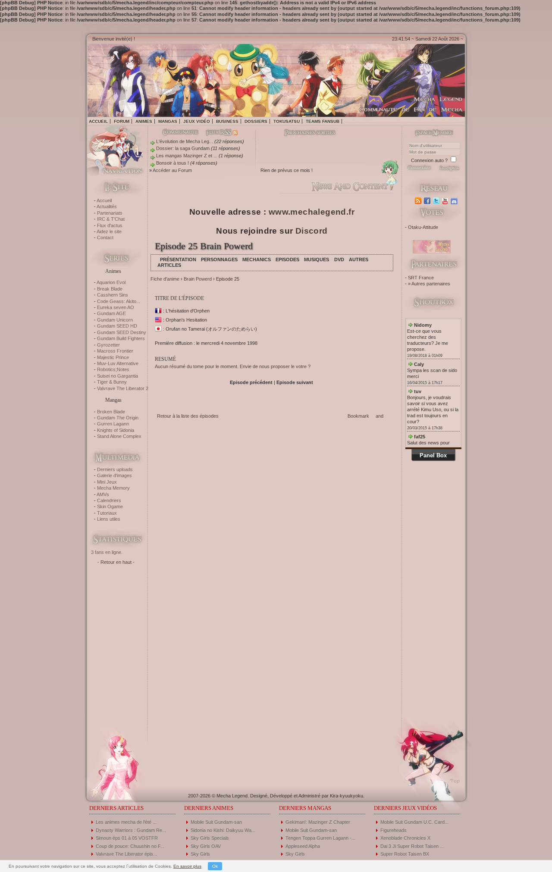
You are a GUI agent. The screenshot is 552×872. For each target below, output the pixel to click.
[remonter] (452, 778)
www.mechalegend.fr (311, 211)
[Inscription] (449, 170)
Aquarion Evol (111, 282)
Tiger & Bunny (112, 381)
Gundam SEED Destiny (121, 332)
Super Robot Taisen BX (404, 853)
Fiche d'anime (165, 278)
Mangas (167, 121)
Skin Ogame (110, 506)
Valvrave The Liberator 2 (122, 388)
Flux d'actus (109, 225)
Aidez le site (109, 231)
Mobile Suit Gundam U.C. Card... (414, 822)
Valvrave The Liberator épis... (126, 853)
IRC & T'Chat (111, 219)
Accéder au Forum (172, 170)
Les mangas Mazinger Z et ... (186, 155)
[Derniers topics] (302, 133)
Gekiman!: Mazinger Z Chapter (317, 822)
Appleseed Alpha (302, 846)
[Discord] (455, 200)
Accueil (98, 121)
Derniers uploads (115, 469)
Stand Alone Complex (119, 436)
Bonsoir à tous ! (172, 163)
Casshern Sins (112, 294)
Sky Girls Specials (210, 838)
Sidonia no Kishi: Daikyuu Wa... (223, 830)
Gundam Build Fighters (121, 338)
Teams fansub (322, 121)
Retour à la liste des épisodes (188, 416)
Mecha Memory (113, 488)
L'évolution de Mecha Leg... (184, 141)
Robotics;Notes (113, 369)
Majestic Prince (113, 357)
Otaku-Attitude (423, 227)
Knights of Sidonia (115, 430)
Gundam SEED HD (117, 325)
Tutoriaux (107, 513)
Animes (143, 121)
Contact (105, 237)
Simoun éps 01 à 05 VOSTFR (127, 838)
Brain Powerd (198, 278)
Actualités (107, 206)
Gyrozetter (108, 344)
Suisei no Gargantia (117, 375)
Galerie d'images (114, 475)
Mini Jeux (107, 481)
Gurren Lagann (113, 423)
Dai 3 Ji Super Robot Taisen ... (412, 846)
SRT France (421, 277)
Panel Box (433, 455)
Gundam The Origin (117, 417)
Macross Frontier (115, 350)
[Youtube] (446, 200)
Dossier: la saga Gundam (183, 148)
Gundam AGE (111, 313)
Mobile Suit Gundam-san (216, 822)
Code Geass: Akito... (118, 301)
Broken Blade (111, 411)
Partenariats (109, 213)
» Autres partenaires (429, 283)
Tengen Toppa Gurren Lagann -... (320, 838)
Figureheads (393, 830)
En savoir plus (187, 866)
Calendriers (109, 500)
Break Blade (109, 288)
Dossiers (256, 121)
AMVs (103, 494)
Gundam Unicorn (115, 319)
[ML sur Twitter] (437, 200)
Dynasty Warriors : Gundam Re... (131, 830)
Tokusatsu (286, 121)
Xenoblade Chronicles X (405, 838)
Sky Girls (200, 853)
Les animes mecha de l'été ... (126, 822)
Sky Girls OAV (206, 846)
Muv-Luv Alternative (117, 363)
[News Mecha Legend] (418, 200)
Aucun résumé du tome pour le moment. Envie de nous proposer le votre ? (232, 366)
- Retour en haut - (116, 562)
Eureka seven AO (115, 307)
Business (227, 121)
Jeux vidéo (196, 121)
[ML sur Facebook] (428, 200)
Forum (121, 121)
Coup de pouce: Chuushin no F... (130, 846)
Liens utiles (108, 519)
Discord (311, 230)
